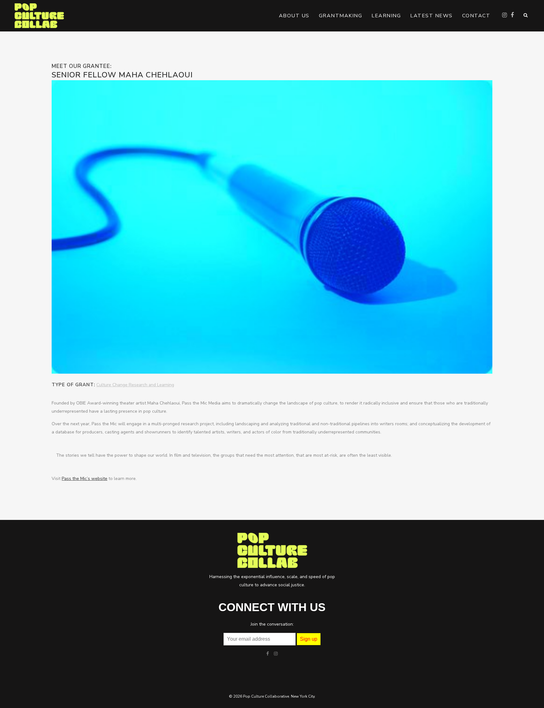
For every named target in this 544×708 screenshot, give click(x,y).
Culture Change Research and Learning (135, 385)
